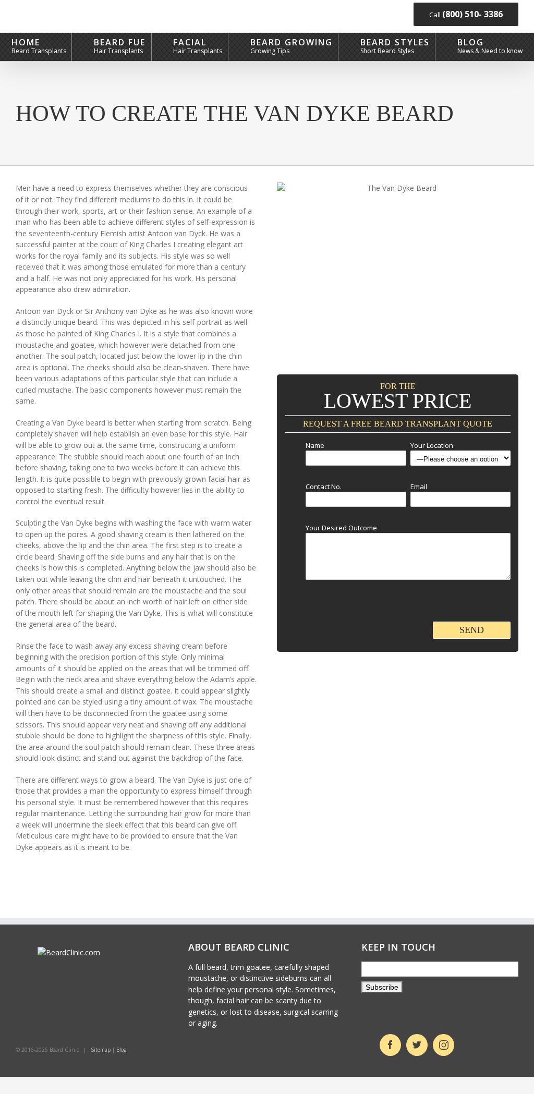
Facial (190, 41)
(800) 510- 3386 (472, 14)
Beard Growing (291, 41)
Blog (470, 41)
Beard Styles (395, 41)
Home (25, 41)
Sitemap (101, 1049)
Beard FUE (119, 41)
